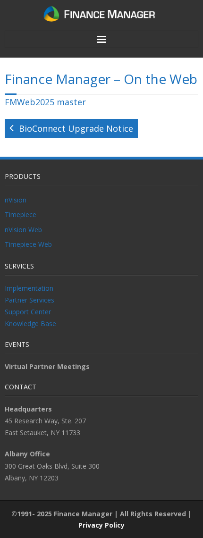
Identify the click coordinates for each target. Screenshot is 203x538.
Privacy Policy (101, 525)
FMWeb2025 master (45, 102)
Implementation (29, 288)
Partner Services (29, 299)
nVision (15, 199)
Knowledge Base (30, 323)
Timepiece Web (28, 244)
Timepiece (20, 214)
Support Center (28, 311)
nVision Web (23, 229)
